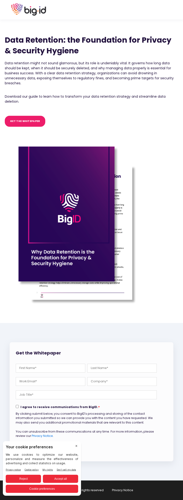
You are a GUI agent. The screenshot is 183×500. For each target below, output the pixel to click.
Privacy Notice (42, 436)
